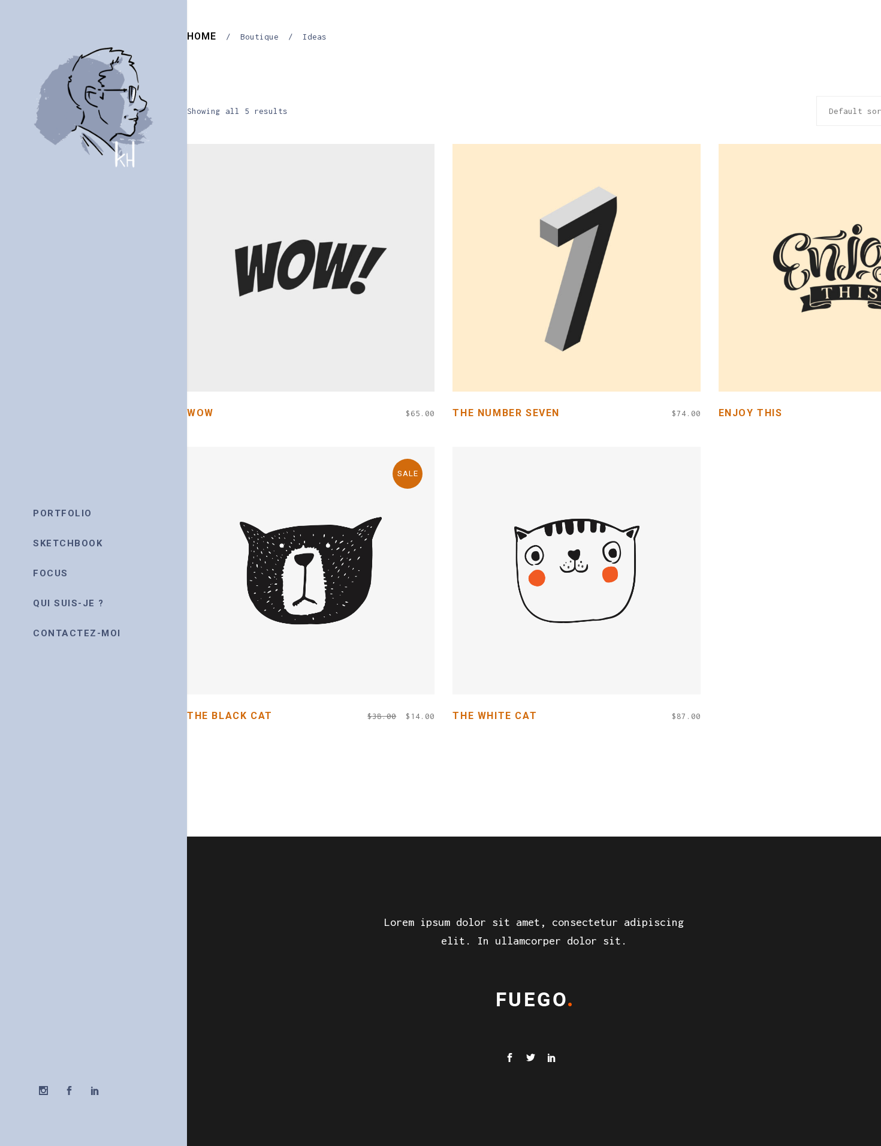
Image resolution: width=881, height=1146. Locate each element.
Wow (200, 413)
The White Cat (494, 715)
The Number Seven (506, 413)
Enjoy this (751, 413)
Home (201, 36)
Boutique (259, 36)
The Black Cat (230, 715)
